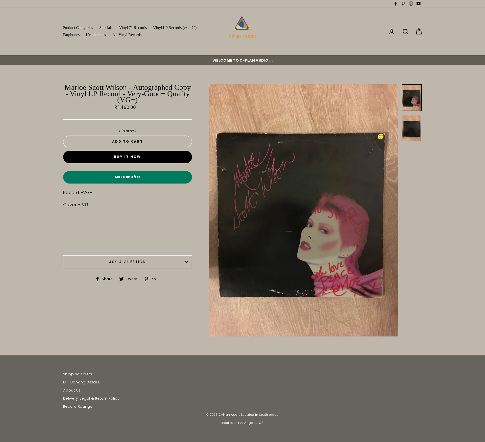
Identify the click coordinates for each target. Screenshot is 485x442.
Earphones (71, 35)
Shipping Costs (77, 374)
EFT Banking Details (81, 382)
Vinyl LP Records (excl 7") (175, 27)
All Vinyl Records (126, 35)
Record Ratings (77, 406)
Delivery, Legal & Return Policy (91, 398)
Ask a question (127, 261)
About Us (72, 390)
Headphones (96, 35)
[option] (242, 60)
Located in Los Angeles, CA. (242, 423)
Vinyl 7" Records (133, 27)
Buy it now (127, 156)
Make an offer (127, 178)
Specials (105, 27)
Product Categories (78, 27)
